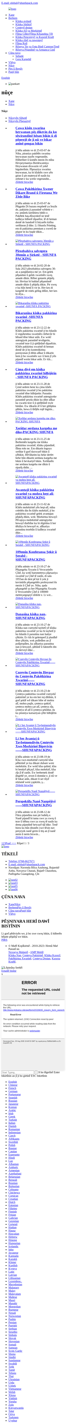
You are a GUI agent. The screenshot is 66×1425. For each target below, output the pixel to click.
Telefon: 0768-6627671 (21, 861)
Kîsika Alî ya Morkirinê (28, 30)
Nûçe (11, 65)
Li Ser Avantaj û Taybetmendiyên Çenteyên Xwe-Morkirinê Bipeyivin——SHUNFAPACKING (34, 744)
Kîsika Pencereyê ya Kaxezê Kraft (34, 37)
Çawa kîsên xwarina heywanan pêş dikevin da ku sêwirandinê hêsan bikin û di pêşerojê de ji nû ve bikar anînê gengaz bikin (36, 135)
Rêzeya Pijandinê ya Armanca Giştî (35, 49)
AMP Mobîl (36, 952)
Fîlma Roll (21, 43)
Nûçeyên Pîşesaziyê (19, 121)
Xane (11, 14)
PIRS (4, 939)
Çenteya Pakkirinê (33, 955)
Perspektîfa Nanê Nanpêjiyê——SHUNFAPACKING (35, 803)
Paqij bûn (13, 71)
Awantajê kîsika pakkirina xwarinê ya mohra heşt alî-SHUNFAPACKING (34, 493)
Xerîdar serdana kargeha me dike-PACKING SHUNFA (36, 430)
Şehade (19, 56)
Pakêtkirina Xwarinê (19, 958)
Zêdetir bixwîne (24, 181)
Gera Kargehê (23, 59)
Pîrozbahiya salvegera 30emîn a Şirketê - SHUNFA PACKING (35, 254)
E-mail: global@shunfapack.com (19, 2)
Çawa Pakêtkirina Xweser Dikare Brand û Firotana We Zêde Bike (36, 192)
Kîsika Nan (14, 955)
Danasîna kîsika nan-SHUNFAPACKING (30, 616)
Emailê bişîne (8, 970)
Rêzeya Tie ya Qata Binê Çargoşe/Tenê (37, 46)
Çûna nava (14, 52)
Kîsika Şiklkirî (23, 24)
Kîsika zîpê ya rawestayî (29, 40)
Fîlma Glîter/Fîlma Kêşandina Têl (34, 33)
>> (14, 843)
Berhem (12, 18)
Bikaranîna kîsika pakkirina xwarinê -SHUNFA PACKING (36, 317)
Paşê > (9, 843)
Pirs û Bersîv (15, 68)
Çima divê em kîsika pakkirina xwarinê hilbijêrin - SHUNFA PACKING (35, 373)
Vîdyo (11, 62)
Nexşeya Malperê (18, 952)
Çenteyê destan (23, 27)
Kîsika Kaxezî (52, 955)
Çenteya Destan (41, 958)
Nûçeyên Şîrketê (17, 117)
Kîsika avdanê (23, 21)
